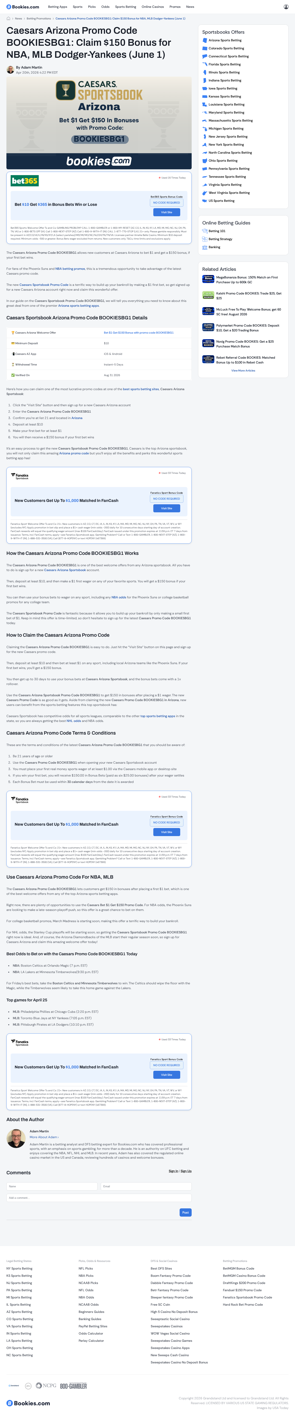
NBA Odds (86, 1297)
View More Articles (243, 370)
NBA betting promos (70, 269)
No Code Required (166, 202)
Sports (77, 7)
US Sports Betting (221, 201)
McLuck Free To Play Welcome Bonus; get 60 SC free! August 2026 (248, 311)
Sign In (173, 1171)
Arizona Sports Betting (225, 40)
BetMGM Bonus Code (238, 1268)
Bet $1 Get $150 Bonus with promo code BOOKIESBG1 (139, 332)
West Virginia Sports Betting (229, 193)
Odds (105, 7)
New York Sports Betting (226, 144)
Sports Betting (125, 7)
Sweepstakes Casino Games (171, 1341)
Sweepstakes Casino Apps (170, 1348)
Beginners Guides (91, 1312)
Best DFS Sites (161, 1268)
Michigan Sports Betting (226, 128)
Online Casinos (153, 7)
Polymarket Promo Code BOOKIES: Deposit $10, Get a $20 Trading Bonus (247, 327)
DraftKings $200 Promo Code (244, 1283)
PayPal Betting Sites (93, 1326)
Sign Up (186, 1171)
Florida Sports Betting (225, 64)
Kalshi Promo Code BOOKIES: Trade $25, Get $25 (249, 295)
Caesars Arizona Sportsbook (65, 570)
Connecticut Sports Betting (229, 56)
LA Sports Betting (19, 1341)
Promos (175, 7)
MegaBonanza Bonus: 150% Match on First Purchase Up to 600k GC (247, 279)
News (190, 7)
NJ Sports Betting (19, 1283)
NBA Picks (86, 1276)
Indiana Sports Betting (225, 80)
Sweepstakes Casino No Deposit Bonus (179, 1362)
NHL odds (74, 721)
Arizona (76, 418)
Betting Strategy (220, 239)
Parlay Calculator (91, 1341)
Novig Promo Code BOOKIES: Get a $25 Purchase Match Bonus (245, 343)
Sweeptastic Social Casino (170, 1319)
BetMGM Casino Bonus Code (244, 1276)
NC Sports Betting (19, 1355)
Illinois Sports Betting (224, 72)
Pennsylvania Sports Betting (229, 168)
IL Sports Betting (18, 1304)
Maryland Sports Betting (226, 112)
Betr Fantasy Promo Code (169, 1290)
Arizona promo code (74, 453)
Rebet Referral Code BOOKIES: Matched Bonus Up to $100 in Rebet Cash (245, 359)
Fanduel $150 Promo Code (242, 1290)
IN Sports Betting (18, 1333)
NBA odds (119, 597)
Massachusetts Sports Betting (231, 120)
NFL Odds (86, 1290)
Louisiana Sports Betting (226, 104)
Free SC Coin (160, 1304)
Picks (92, 7)
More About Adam (44, 1137)
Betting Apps (57, 7)
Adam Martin (31, 67)
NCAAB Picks (88, 1283)
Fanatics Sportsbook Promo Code (247, 1297)
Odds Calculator (91, 1333)
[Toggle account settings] (286, 6)
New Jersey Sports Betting (228, 136)
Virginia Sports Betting (225, 185)
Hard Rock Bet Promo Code (243, 1304)
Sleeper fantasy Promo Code (172, 1297)
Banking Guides (90, 1319)
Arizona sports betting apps (78, 305)
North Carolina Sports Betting (230, 152)
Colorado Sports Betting (226, 48)
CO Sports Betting (19, 1319)
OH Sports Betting (19, 1348)
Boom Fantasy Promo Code (171, 1276)
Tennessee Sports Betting (227, 177)
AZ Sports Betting (19, 1312)
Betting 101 (217, 231)
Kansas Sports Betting (225, 96)
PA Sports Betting (19, 1290)
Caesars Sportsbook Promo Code (43, 285)
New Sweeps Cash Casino (170, 1355)
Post (185, 1212)
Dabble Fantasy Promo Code (172, 1283)
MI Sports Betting (19, 1297)
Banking (214, 247)
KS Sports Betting (19, 1276)
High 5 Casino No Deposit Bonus (174, 1312)
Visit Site (166, 212)
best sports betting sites (141, 389)
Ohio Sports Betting (223, 160)
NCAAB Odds (89, 1304)
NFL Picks (86, 1268)
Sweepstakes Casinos (167, 1326)
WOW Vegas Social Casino (170, 1333)
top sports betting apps (157, 716)
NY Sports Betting (19, 1268)
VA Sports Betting (19, 1326)
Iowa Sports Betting (223, 88)
